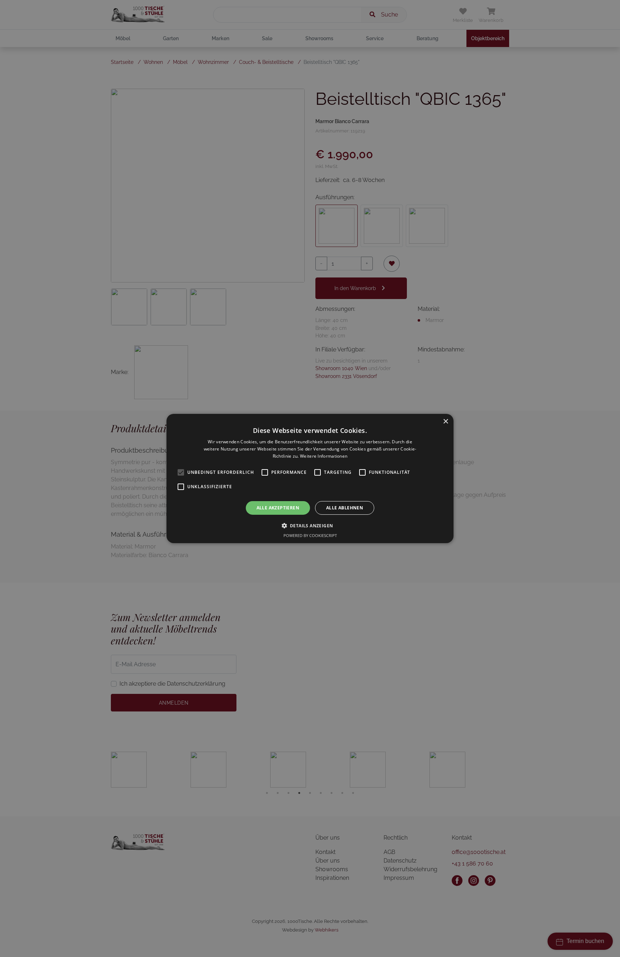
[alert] (310, 478)
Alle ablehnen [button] (344, 508)
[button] (310, 525)
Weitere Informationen (323, 456)
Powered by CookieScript (310, 535)
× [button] (445, 421)
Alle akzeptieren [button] (278, 508)
